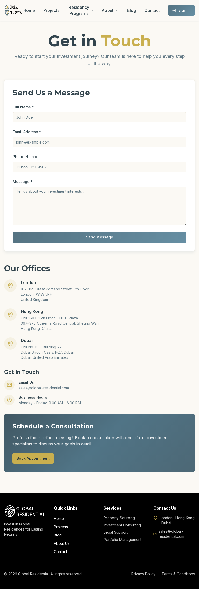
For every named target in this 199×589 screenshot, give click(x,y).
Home (29, 10)
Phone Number (26, 156)
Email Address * (27, 132)
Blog (131, 10)
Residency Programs (79, 10)
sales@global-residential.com (171, 534)
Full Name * (23, 107)
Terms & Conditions (178, 574)
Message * (23, 181)
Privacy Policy (143, 574)
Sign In (184, 10)
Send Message (99, 237)
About (107, 10)
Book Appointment (33, 458)
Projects (51, 10)
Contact (152, 10)
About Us (61, 543)
